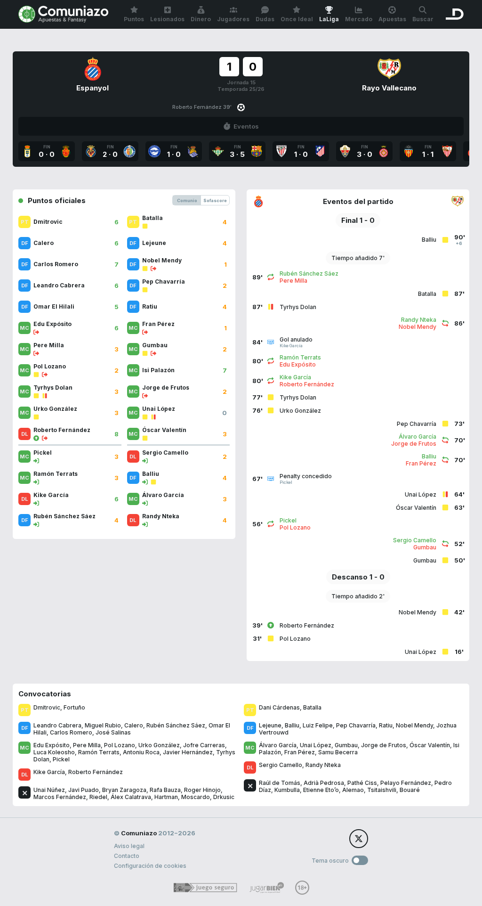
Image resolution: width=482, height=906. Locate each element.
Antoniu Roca (141, 752)
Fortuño (74, 707)
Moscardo (195, 796)
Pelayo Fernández (405, 782)
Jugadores (233, 19)
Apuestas (392, 19)
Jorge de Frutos (383, 745)
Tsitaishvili (381, 789)
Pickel (61, 759)
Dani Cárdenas (279, 707)
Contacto (126, 855)
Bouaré (410, 789)
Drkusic (223, 796)
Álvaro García (278, 745)
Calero (133, 725)
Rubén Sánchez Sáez (175, 725)
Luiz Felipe (318, 725)
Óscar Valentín (430, 745)
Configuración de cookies (150, 865)
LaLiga (329, 19)
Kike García (49, 771)
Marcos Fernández (59, 796)
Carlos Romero (71, 732)
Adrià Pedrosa (324, 782)
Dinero (201, 19)
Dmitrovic (46, 707)
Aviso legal (129, 845)
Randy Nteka (323, 764)
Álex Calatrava (131, 796)
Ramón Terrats (99, 752)
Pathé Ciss (362, 782)
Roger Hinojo (202, 789)
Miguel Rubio (103, 725)
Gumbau (346, 745)
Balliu (292, 725)
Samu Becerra (338, 752)
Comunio (187, 200)
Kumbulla (287, 789)
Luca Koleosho (54, 752)
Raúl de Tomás (279, 782)
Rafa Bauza (165, 789)
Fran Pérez (299, 752)
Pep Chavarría (356, 725)
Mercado (358, 19)
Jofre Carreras (204, 745)
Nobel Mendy (414, 725)
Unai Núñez (49, 789)
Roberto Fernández (95, 771)
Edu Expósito (51, 745)
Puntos (134, 19)
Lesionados (167, 19)
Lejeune (270, 725)
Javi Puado (83, 789)
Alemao (353, 789)
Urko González (159, 745)
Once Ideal (297, 19)
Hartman (166, 796)
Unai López (315, 745)
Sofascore (215, 200)
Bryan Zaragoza (124, 789)
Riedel (98, 796)
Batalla (312, 707)
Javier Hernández (188, 752)
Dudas (265, 19)
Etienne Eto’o (321, 789)
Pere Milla (87, 745)
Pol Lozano (119, 745)
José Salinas (113, 732)
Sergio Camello (280, 764)
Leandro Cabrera (57, 725)
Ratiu (386, 725)
